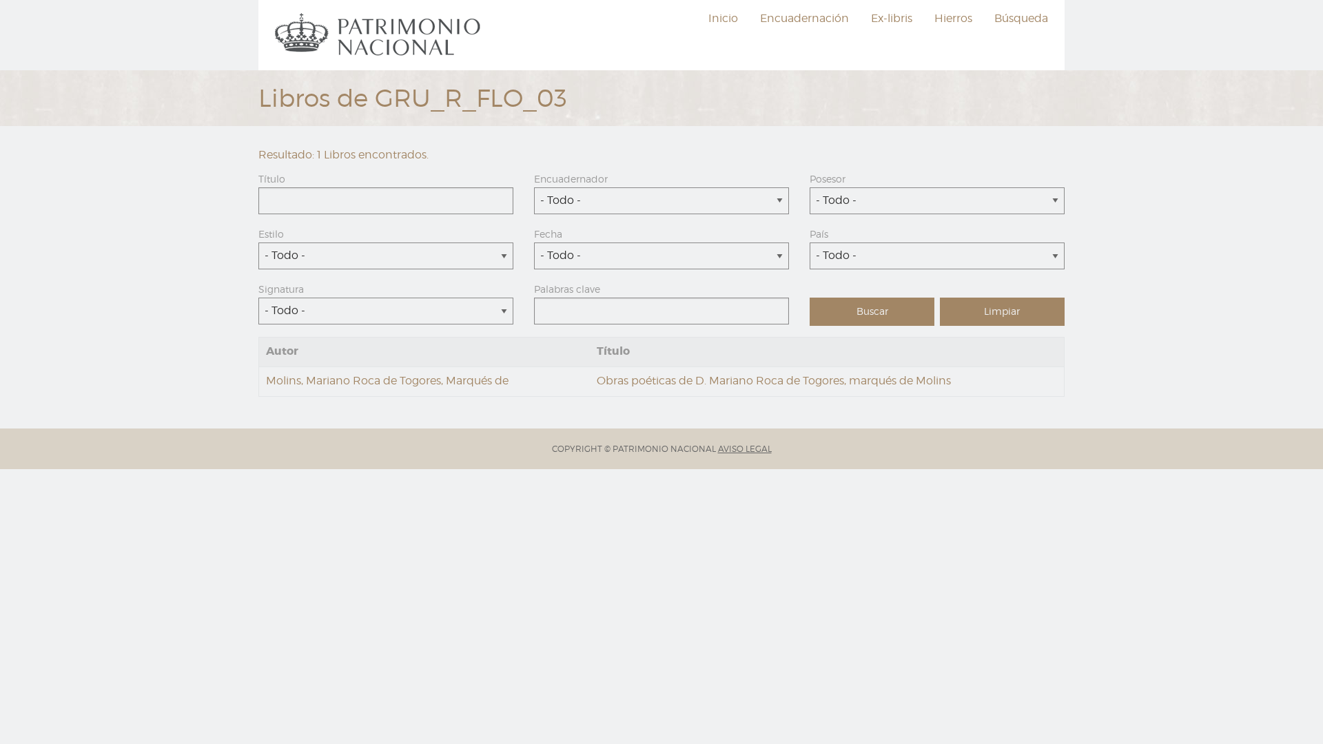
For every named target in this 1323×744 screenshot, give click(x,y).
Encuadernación (804, 18)
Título (271, 179)
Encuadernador (571, 179)
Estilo (271, 234)
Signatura (281, 289)
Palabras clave (567, 289)
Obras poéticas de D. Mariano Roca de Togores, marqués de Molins (774, 380)
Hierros (953, 18)
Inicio (723, 18)
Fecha (548, 234)
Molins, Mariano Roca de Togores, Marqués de (387, 380)
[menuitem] (379, 35)
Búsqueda (1021, 18)
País (819, 234)
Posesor (827, 179)
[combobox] (661, 200)
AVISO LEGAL (745, 449)
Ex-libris (891, 18)
